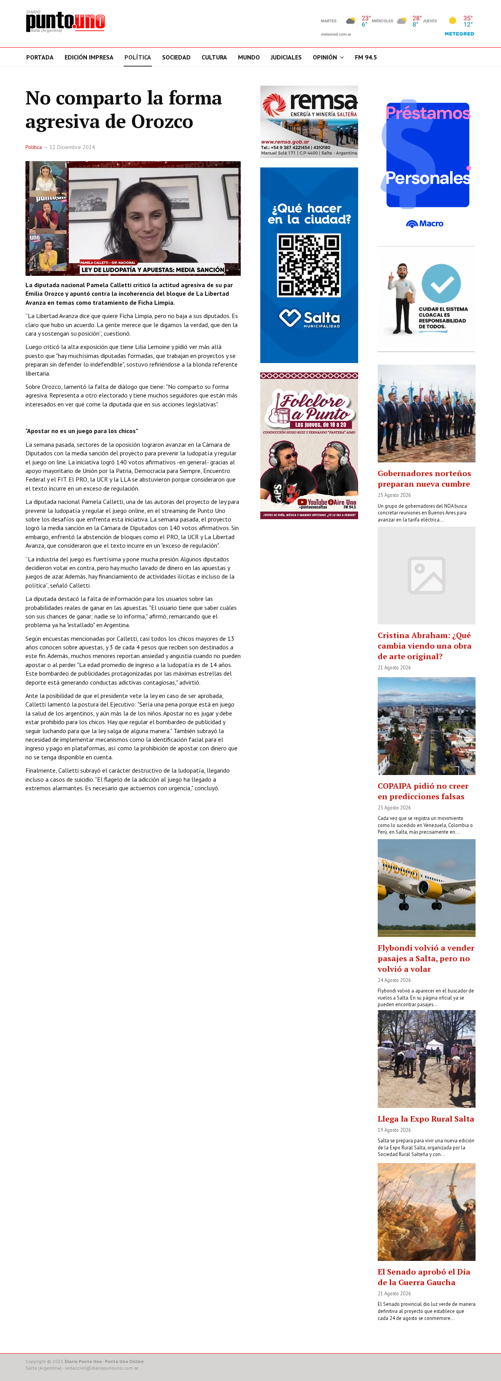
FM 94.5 (366, 57)
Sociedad (176, 57)
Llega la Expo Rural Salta (426, 1118)
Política (137, 57)
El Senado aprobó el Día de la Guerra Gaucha (424, 1276)
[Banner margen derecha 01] (427, 163)
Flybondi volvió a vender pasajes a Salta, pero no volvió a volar (426, 958)
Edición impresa (89, 57)
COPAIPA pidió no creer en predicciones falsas (423, 791)
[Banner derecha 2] (309, 264)
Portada (40, 57)
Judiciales (286, 57)
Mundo (249, 57)
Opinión (325, 57)
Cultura (214, 57)
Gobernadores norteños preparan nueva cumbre (424, 478)
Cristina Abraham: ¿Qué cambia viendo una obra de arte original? (425, 646)
